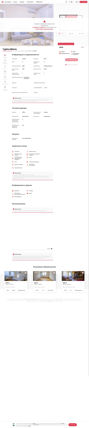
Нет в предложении (71, 59)
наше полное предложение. (44, 29)
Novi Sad (10, 51)
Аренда (15, 1)
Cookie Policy (36, 424)
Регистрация (83, 2)
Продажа (22, 1)
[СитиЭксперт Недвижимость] (6, 2)
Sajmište (5, 51)
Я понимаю (73, 424)
